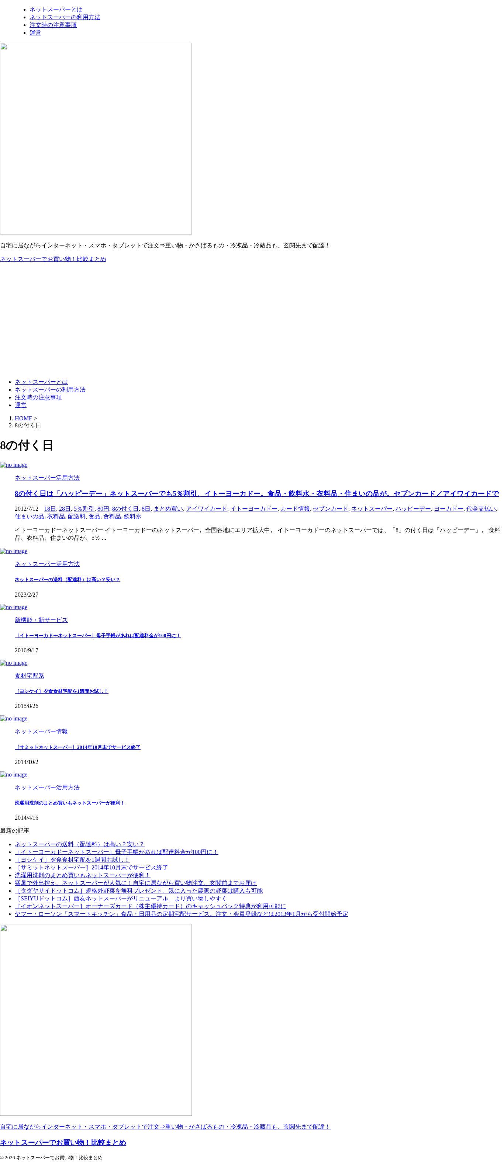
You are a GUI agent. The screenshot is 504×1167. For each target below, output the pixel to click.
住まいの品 (29, 516)
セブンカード (330, 509)
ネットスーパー (372, 509)
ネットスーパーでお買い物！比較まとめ (53, 259)
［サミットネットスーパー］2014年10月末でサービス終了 (78, 747)
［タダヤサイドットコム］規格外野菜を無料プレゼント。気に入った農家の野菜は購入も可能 (139, 891)
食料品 (112, 516)
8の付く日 (125, 509)
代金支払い (481, 509)
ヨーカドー (448, 509)
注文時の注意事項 (38, 397)
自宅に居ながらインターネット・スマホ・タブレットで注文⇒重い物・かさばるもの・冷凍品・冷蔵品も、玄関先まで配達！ (165, 1126)
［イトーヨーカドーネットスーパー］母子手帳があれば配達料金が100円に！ (98, 635)
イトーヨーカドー (253, 509)
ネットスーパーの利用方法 (50, 389)
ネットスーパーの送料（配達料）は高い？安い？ (67, 579)
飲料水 (133, 516)
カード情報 (295, 509)
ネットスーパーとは (41, 382)
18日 (50, 509)
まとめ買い (168, 509)
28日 (65, 509)
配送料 (77, 516)
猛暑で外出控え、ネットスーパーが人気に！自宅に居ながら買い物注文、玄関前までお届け (136, 883)
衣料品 (56, 516)
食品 (94, 516)
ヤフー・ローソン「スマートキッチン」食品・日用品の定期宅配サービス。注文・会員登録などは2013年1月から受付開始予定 (181, 914)
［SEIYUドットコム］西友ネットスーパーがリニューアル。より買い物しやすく (121, 898)
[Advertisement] (252, 320)
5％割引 (84, 509)
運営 (21, 405)
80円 (103, 509)
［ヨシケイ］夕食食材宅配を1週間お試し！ (61, 691)
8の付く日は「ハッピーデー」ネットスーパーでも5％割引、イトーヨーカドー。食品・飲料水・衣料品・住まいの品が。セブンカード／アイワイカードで (257, 493)
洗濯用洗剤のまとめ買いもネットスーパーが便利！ (70, 803)
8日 (146, 509)
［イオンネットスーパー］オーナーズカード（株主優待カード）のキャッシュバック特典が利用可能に (150, 906)
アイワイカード (206, 509)
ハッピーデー (413, 509)
